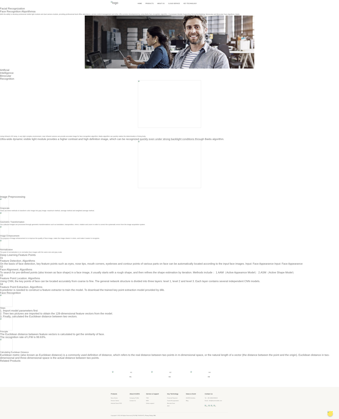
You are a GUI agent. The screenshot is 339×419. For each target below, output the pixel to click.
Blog (187, 400)
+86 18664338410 (212, 398)
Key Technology (190, 3)
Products (149, 3)
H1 (130, 377)
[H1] (130, 372)
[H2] (169, 372)
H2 (170, 377)
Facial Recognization (173, 400)
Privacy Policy (149, 415)
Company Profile (134, 398)
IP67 (168, 406)
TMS (147, 398)
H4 (209, 377)
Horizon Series (115, 400)
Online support (150, 403)
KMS (147, 400)
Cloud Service (174, 3)
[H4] (209, 372)
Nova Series (114, 398)
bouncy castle (151, 136)
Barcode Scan (171, 403)
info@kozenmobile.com (215, 400)
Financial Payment (172, 398)
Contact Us (133, 400)
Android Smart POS (116, 403)
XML (154, 415)
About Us (161, 3)
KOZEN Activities (190, 398)
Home (140, 3)
